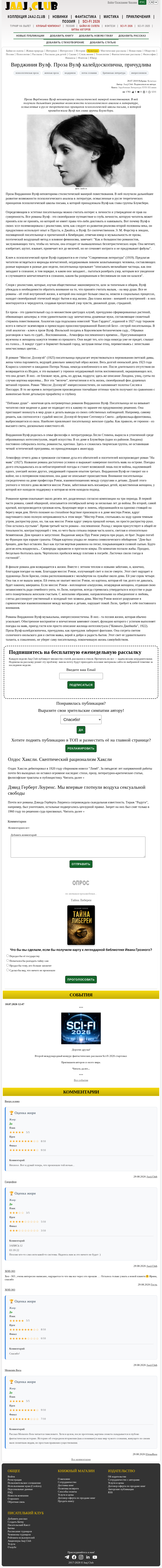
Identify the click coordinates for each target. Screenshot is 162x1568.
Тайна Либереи (81, 900)
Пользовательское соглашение (24, 1482)
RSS (110, 1492)
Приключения (138, 16)
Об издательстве (117, 1476)
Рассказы (37, 54)
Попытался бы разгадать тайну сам (28, 960)
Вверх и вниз (12, 1101)
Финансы (70, 57)
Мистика (111, 16)
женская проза (51, 73)
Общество (149, 50)
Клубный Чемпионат (48, 26)
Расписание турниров (20, 1531)
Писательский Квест (19, 1525)
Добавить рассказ (132, 35)
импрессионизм (139, 73)
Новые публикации (30, 35)
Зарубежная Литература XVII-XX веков (137, 87)
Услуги (11, 1543)
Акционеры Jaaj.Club (19, 1540)
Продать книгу (66, 1501)
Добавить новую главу (96, 35)
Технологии (102, 54)
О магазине (64, 1478)
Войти (111, 2)
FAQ (10, 1492)
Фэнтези (110, 26)
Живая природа (34, 50)
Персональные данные (20, 1489)
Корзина (133, 2)
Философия (149, 54)
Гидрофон (10, 1181)
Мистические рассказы (113, 50)
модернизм (70, 73)
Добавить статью (103, 42)
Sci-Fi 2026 (91, 21)
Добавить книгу (61, 35)
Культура (93, 50)
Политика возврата (68, 1488)
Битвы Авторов (81, 29)
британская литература (114, 73)
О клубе (12, 1547)
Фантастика (85, 16)
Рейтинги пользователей (21, 1537)
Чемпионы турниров (19, 1534)
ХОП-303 (10, 1271)
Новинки (60, 16)
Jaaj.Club (151, 1176)
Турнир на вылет (20, 26)
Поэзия (68, 21)
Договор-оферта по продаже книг (76, 1497)
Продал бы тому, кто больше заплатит (30, 965)
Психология (23, 54)
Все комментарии (81, 1459)
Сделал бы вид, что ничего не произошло (32, 970)
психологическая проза (27, 73)
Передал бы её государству (24, 956)
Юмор (93, 57)
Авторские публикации (121, 1489)
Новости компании (18, 1495)
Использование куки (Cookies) (24, 1486)
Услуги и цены (66, 1494)
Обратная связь (16, 1501)
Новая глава (135, 50)
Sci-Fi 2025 (144, 26)
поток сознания (89, 73)
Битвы (11, 1528)
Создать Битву (16, 1521)
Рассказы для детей (55, 54)
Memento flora (13, 1370)
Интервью (51, 50)
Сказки (72, 54)
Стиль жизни (86, 54)
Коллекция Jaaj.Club (26, 16)
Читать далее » (73, 777)
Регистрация (121, 2)
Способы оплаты (67, 1491)
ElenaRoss (151, 1454)
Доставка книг (66, 1485)
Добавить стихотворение (65, 42)
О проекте (13, 1498)
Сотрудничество (67, 1482)
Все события (81, 1080)
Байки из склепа (90, 26)
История (80, 50)
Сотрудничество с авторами (123, 1479)
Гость (154, 1284)
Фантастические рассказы (126, 54)
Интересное (66, 50)
